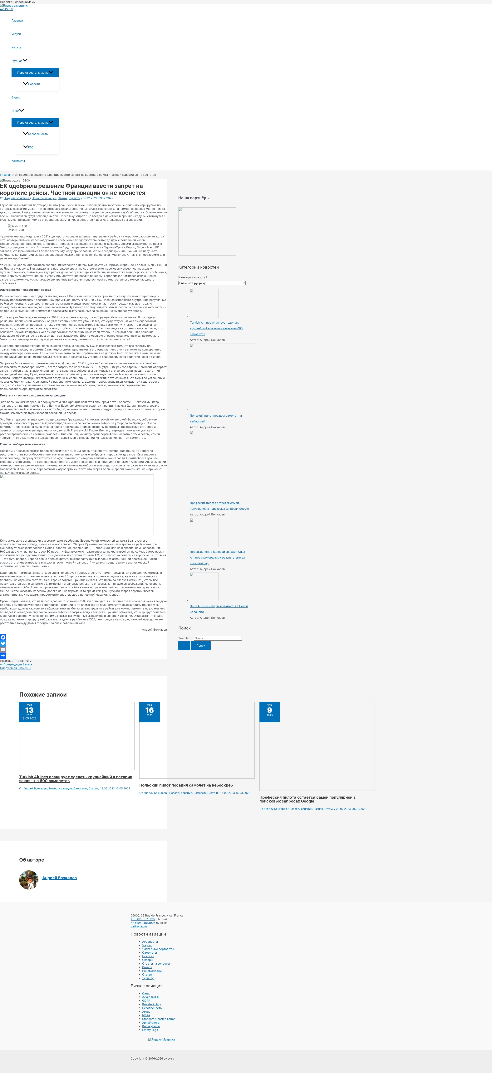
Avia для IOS (150, 997)
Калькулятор (151, 1026)
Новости (34, 84)
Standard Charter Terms (158, 1019)
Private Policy (151, 1004)
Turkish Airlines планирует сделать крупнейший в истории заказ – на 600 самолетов (75, 779)
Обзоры (147, 960)
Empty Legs (150, 1030)
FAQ (30, 147)
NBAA (146, 1015)
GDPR (146, 1000)
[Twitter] (83, 643)
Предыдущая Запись (16, 664)
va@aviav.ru (139, 926)
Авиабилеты (151, 1022)
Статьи (62, 198)
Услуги (16, 34)
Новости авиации (44, 198)
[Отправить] (83, 656)
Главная (17, 20)
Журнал (17, 61)
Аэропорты (150, 941)
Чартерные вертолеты (158, 949)
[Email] (83, 650)
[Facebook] (83, 637)
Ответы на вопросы (156, 963)
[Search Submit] (184, 645)
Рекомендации (152, 971)
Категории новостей (192, 277)
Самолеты (80, 788)
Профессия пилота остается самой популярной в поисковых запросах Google (307, 799)
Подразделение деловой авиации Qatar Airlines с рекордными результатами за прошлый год (217, 557)
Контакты (18, 161)
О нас (15, 111)
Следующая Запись (15, 668)
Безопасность (38, 134)
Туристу (74, 198)
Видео (16, 97)
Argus (146, 1011)
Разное (318, 808)
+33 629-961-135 (143, 919)
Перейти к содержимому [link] (17, 2)
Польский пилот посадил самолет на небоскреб (186, 785)
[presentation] (24, 61)
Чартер (147, 945)
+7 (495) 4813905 (143, 923)
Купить (16, 47)
